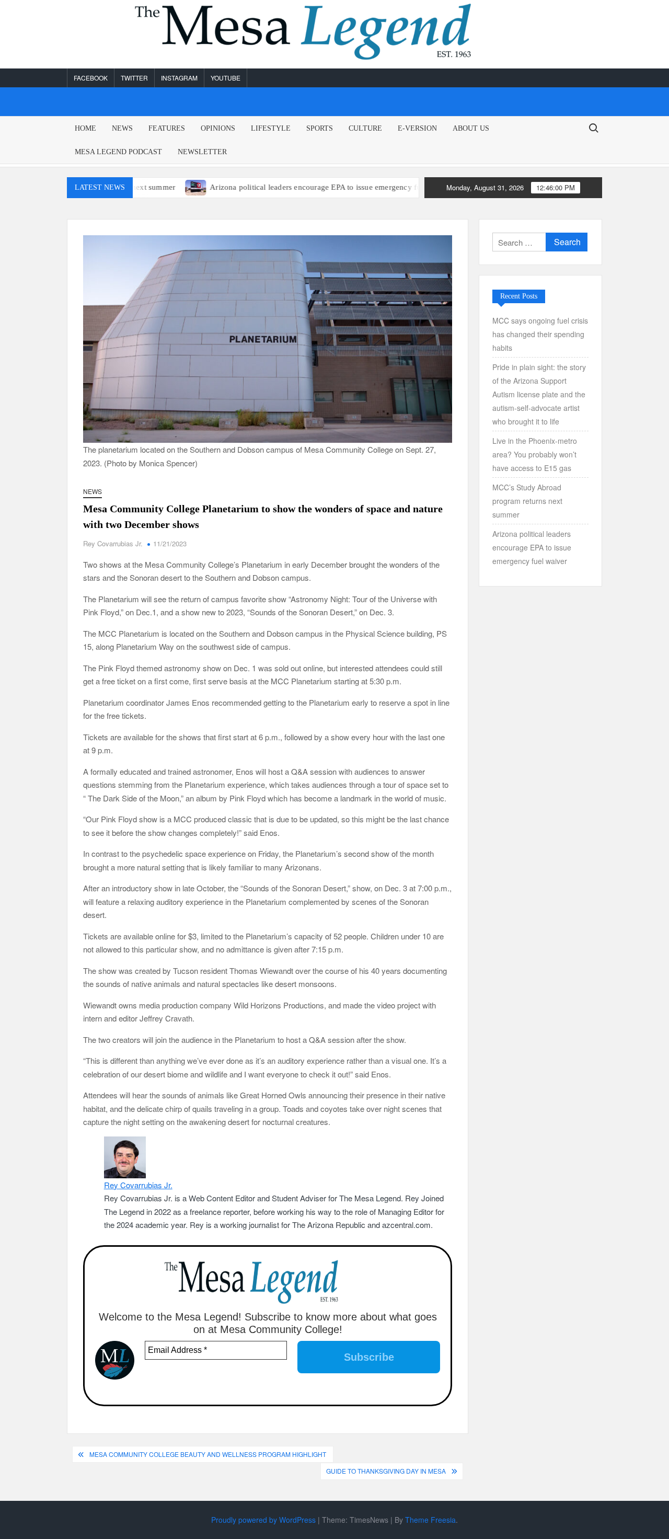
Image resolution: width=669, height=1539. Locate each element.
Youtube (225, 77)
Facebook (91, 77)
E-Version (417, 128)
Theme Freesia (430, 1519)
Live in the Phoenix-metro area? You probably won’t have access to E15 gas (534, 454)
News (122, 128)
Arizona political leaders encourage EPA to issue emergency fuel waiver (298, 187)
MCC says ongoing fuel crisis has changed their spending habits (540, 334)
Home (85, 128)
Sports (319, 128)
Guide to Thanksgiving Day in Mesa (386, 1470)
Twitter (134, 77)
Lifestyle (271, 128)
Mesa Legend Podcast (118, 152)
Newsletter (202, 152)
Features (166, 128)
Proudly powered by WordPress (263, 1519)
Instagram (179, 77)
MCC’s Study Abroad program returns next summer (527, 501)
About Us (471, 128)
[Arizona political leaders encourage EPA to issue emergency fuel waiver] (163, 186)
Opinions (218, 128)
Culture (365, 128)
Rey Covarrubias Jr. (113, 543)
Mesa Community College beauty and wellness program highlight (208, 1454)
